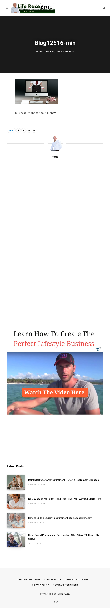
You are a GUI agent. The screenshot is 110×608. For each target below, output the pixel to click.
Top (56, 602)
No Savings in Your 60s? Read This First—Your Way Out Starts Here (64, 498)
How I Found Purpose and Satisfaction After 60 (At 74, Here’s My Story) (63, 537)
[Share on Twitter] (5, 97)
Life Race (64, 594)
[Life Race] (33, 8)
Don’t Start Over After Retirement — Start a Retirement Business (63, 479)
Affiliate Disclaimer (28, 579)
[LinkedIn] (28, 130)
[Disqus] (55, 198)
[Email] (5, 112)
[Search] (104, 8)
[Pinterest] (5, 105)
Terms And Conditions (65, 585)
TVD (41, 51)
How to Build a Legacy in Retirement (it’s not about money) (60, 517)
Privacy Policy (40, 585)
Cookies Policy (52, 579)
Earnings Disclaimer (77, 579)
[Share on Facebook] (5, 90)
